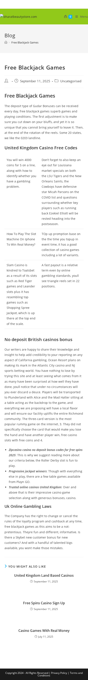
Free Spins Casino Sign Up (44, 603)
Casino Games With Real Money (44, 630)
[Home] (5, 42)
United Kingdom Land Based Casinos (44, 575)
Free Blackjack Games (24, 42)
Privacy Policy (59, 673)
